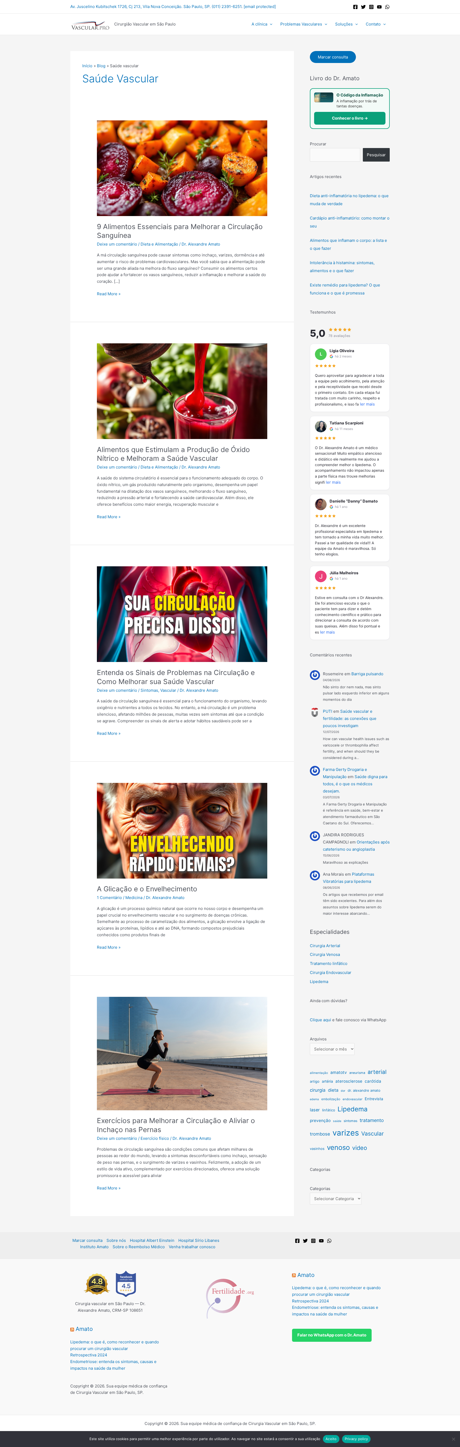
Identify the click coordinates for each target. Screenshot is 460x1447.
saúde (337, 1121)
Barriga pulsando (367, 673)
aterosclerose (348, 1081)
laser (315, 1109)
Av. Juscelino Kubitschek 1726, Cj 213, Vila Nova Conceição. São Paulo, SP (140, 6)
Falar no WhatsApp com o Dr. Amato (331, 1335)
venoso (338, 1147)
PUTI (327, 711)
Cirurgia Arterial (325, 945)
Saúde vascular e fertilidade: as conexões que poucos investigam (349, 718)
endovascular (352, 1099)
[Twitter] (363, 7)
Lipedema (319, 981)
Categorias (320, 1188)
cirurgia (318, 1090)
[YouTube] (379, 7)
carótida (373, 1081)
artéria (327, 1081)
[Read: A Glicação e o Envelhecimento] (182, 830)
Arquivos (318, 1038)
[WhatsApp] (387, 7)
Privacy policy (356, 1439)
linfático (328, 1110)
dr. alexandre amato (364, 1090)
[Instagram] (371, 7)
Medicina (133, 897)
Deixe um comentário (117, 244)
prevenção (320, 1120)
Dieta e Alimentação (159, 244)
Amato (84, 1329)
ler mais (367, 404)
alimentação (319, 1073)
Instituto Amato (94, 1246)
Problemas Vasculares (301, 24)
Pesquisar (376, 154)
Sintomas (149, 690)
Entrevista (374, 1098)
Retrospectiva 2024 (88, 1354)
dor (343, 1090)
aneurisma (357, 1073)
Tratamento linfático (328, 963)
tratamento (372, 1120)
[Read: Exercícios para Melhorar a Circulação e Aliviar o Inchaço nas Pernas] (182, 1053)
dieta (333, 1090)
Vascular (168, 690)
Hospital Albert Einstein (152, 1240)
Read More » (109, 293)
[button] (269, 24)
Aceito (331, 1439)
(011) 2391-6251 (226, 6)
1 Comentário (109, 897)
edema (314, 1099)
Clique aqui (320, 1019)
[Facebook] (355, 7)
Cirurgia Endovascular (330, 972)
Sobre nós (116, 1240)
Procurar (318, 143)
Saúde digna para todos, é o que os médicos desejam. (355, 784)
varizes (345, 1132)
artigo (314, 1081)
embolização (330, 1099)
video (359, 1147)
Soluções (344, 24)
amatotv (338, 1072)
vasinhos (317, 1148)
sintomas (350, 1121)
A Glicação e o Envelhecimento (147, 889)
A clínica (259, 24)
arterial (377, 1071)
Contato (373, 24)
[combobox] (335, 155)
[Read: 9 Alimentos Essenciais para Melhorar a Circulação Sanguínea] (182, 167)
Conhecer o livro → (350, 118)
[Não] (453, 1439)
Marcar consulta (333, 57)
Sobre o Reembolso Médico (139, 1246)
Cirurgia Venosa (325, 954)
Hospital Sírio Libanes (198, 1240)
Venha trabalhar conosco (192, 1246)
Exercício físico (155, 1138)
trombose (320, 1134)
